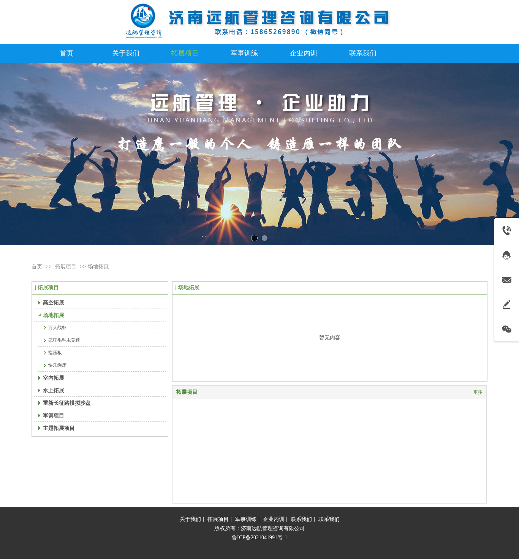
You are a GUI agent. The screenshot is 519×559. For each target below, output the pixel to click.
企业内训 (273, 519)
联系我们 (301, 519)
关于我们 (190, 519)
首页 (37, 266)
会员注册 (68, 21)
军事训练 (245, 519)
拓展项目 (65, 266)
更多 (478, 392)
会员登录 (42, 21)
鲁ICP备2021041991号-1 (259, 537)
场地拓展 (98, 266)
